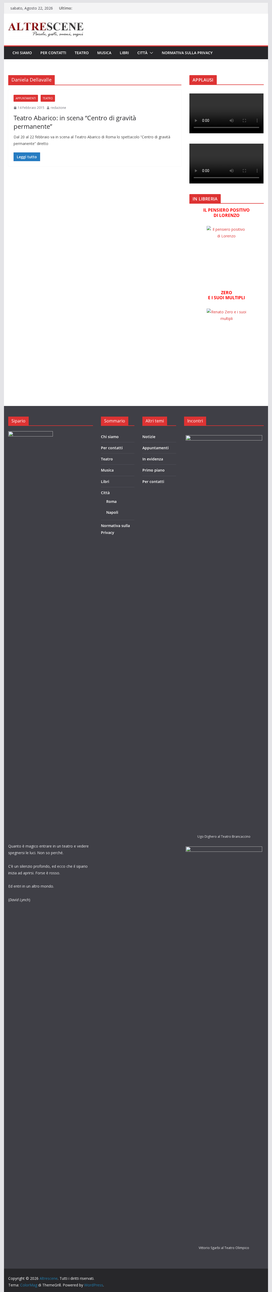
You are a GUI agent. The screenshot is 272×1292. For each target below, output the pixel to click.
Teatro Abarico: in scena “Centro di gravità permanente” (75, 121)
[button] (150, 53)
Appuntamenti (26, 98)
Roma (111, 501)
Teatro (82, 52)
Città (142, 52)
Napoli (112, 512)
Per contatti (53, 52)
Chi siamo (22, 52)
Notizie (148, 436)
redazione (58, 107)
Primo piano (153, 470)
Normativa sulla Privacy (187, 52)
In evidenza (152, 458)
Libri (124, 52)
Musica (104, 52)
